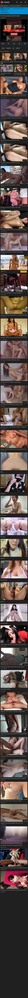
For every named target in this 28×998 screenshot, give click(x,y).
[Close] (26, 9)
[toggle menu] (17, 2)
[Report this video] (25, 43)
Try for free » (5, 12)
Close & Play (14, 34)
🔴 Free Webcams (4, 6)
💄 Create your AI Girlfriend (14, 6)
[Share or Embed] (14, 43)
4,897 (3, 18)
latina (3, 48)
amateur (8, 48)
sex (13, 48)
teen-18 (17, 48)
